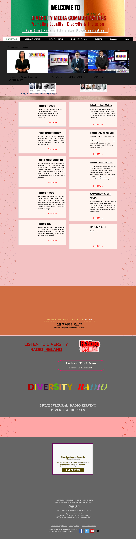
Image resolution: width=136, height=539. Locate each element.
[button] (33, 39)
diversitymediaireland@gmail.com (65, 529)
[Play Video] (27, 61)
